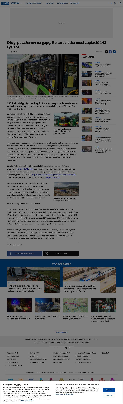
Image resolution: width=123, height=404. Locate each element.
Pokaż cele (109, 395)
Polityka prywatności (27, 400)
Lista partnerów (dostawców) (64, 394)
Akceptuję (109, 390)
